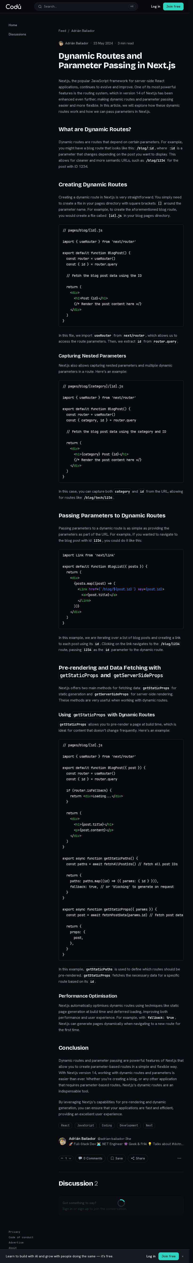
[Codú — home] (13, 6)
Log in (155, 6)
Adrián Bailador (83, 31)
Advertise (16, 1242)
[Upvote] (62, 1158)
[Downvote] (70, 1158)
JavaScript (85, 1125)
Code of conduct (21, 1237)
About (13, 1248)
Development (129, 1125)
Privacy (14, 1232)
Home (13, 25)
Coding (107, 1125)
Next (149, 1125)
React (65, 1125)
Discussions (17, 34)
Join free (173, 6)
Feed (62, 31)
